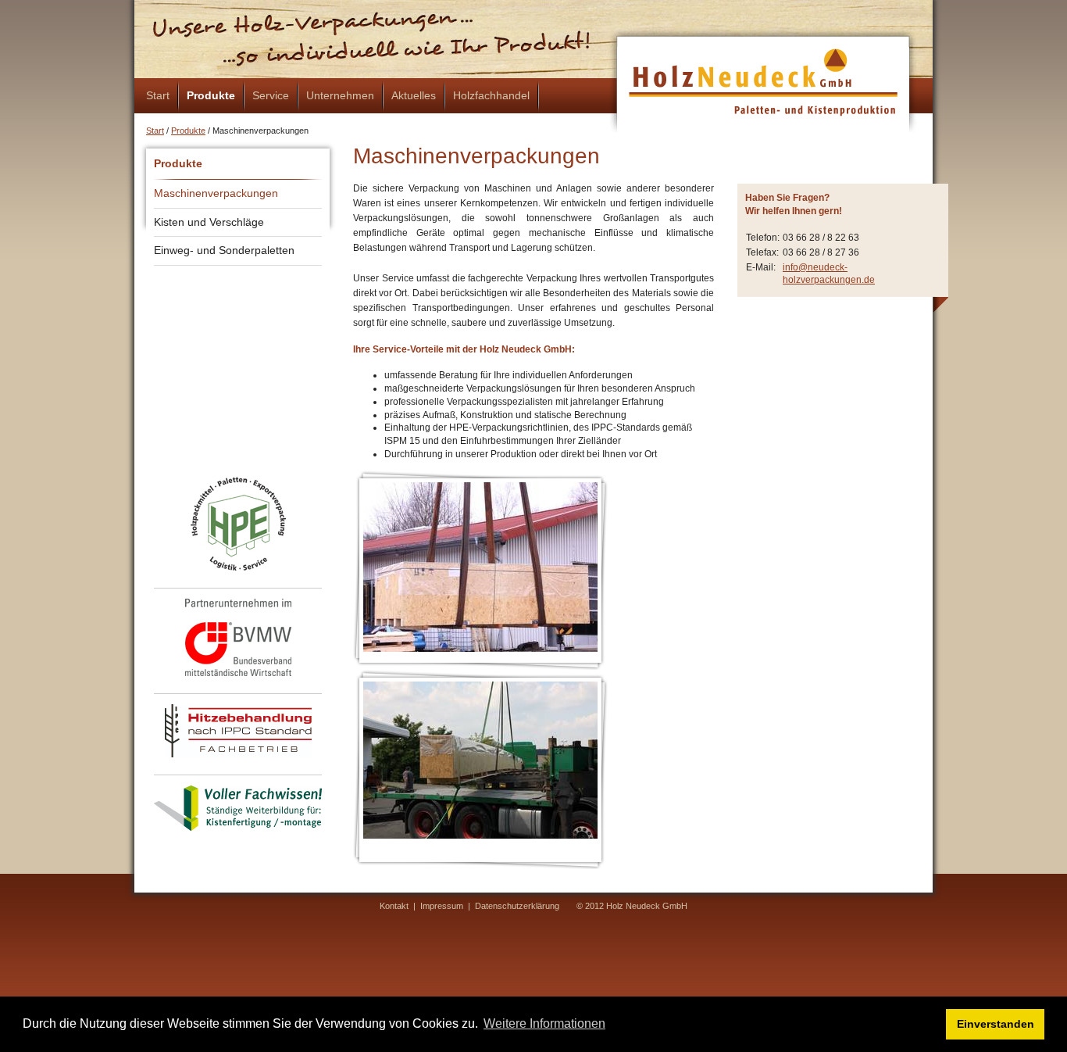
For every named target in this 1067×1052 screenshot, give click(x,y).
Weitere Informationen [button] (544, 1023)
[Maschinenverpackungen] (480, 567)
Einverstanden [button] (995, 1024)
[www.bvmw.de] (238, 637)
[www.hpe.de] (238, 524)
